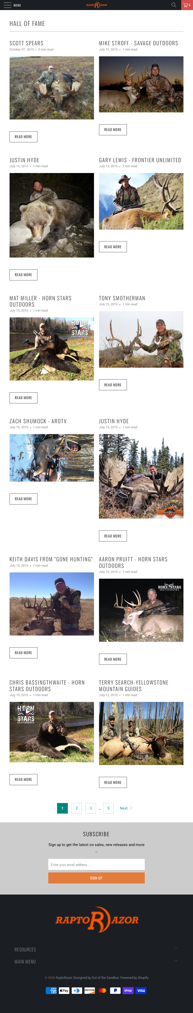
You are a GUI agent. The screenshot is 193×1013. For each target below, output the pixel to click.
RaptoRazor (64, 978)
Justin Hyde (24, 160)
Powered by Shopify (134, 978)
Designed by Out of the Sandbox (96, 978)
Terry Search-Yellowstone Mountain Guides (134, 685)
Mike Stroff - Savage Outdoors (138, 43)
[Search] (175, 5)
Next (124, 808)
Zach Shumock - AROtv (38, 421)
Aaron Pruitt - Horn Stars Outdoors (133, 562)
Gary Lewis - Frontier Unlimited (140, 160)
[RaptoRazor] (96, 5)
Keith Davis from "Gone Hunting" (51, 559)
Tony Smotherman (122, 298)
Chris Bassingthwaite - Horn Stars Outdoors (47, 685)
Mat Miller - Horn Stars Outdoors (41, 301)
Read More (23, 136)
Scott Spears (27, 43)
